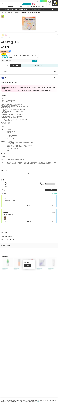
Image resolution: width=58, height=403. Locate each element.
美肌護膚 (20, 7)
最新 (5, 193)
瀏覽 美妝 (4, 232)
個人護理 (33, 7)
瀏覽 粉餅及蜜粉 (6, 236)
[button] (55, 3)
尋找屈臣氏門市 (30, 1)
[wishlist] (12, 44)
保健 (15, 7)
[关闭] (55, 400)
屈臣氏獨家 (10, 7)
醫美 (25, 7)
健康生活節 (3, 7)
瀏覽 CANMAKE (6, 240)
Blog (35, 1)
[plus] (7, 65)
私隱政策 (38, 401)
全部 (2, 193)
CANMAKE (4, 40)
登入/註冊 (27, 265)
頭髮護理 (38, 7)
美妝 (28, 7)
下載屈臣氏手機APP (24, 1)
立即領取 (34, 61)
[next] (46, 7)
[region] (29, 400)
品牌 (52, 7)
